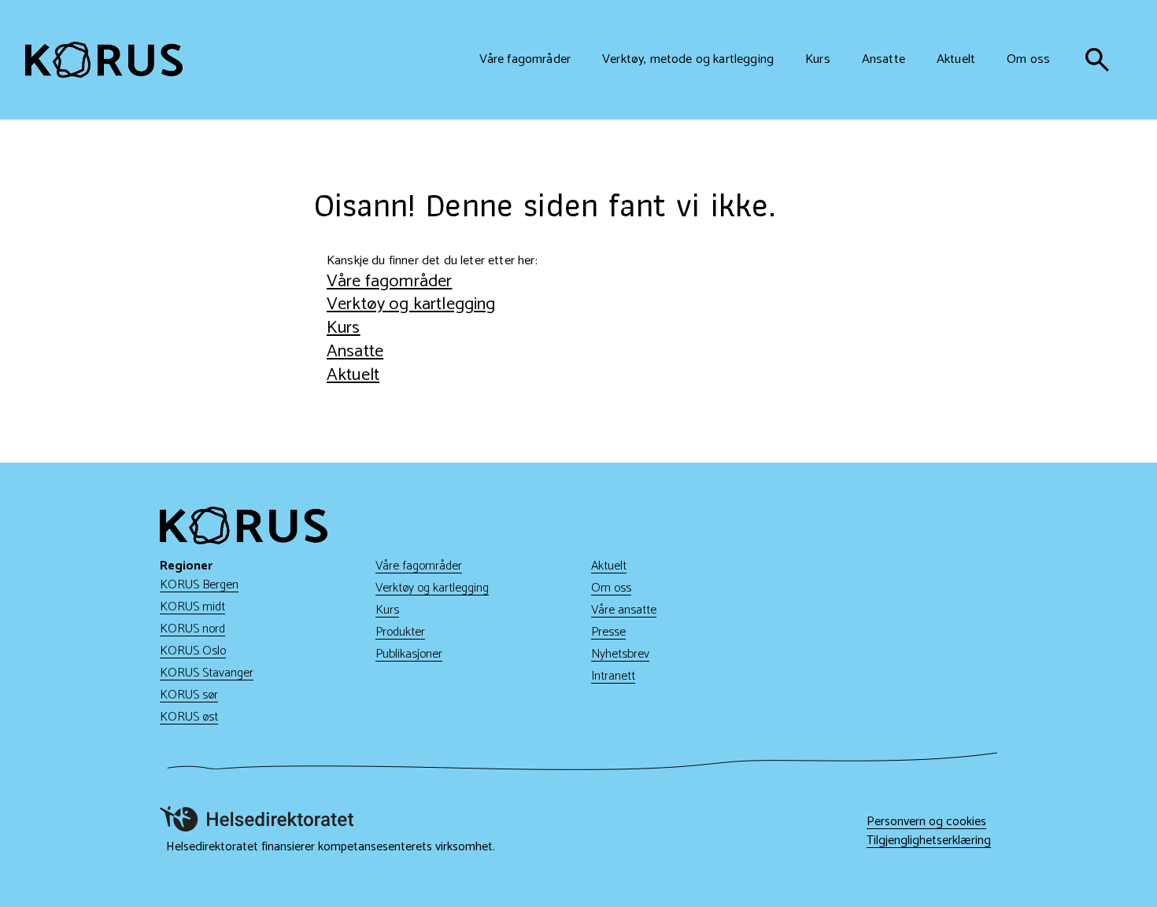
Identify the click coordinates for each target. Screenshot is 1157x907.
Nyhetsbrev (620, 654)
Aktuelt (353, 374)
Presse (608, 632)
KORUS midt (192, 607)
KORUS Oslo (193, 651)
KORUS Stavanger (206, 673)
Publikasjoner (408, 654)
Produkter (400, 632)
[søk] (1097, 60)
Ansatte (355, 351)
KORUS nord (192, 629)
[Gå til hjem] (104, 60)
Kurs (343, 327)
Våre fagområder (389, 281)
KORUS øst (189, 717)
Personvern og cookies (926, 822)
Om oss (611, 588)
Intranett (613, 676)
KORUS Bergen (199, 584)
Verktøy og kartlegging (411, 304)
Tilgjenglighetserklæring (929, 840)
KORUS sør (189, 695)
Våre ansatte (623, 610)
